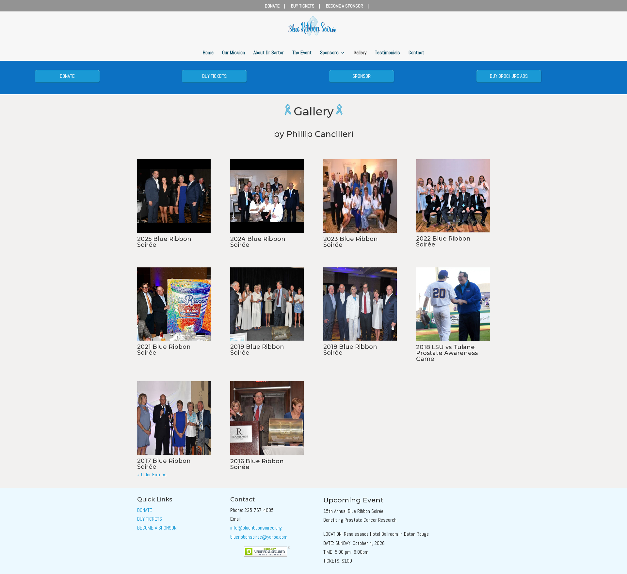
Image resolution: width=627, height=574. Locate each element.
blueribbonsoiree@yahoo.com (258, 536)
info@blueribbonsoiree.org (256, 527)
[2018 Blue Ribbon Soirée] (360, 304)
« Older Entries (152, 474)
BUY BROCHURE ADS (509, 76)
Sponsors (329, 53)
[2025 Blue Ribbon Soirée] (174, 196)
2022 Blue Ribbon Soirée (443, 241)
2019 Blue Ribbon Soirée (257, 349)
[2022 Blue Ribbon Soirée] (453, 196)
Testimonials (387, 53)
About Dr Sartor (268, 53)
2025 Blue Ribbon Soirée (164, 241)
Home (208, 53)
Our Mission (233, 53)
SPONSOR (361, 76)
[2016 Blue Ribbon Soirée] (267, 418)
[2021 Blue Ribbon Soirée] (174, 304)
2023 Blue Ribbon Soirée (350, 241)
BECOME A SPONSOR (344, 6)
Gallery (360, 53)
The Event (302, 53)
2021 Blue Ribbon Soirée (164, 349)
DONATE (272, 6)
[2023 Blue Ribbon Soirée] (360, 196)
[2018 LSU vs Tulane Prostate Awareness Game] (453, 304)
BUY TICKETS (302, 6)
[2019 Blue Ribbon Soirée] (267, 304)
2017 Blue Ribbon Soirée (164, 463)
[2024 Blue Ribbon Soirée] (267, 196)
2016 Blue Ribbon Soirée (257, 464)
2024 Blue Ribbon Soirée (257, 241)
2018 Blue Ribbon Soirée (350, 349)
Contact (416, 53)
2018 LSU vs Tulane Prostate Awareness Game (447, 353)
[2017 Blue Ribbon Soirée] (174, 418)
